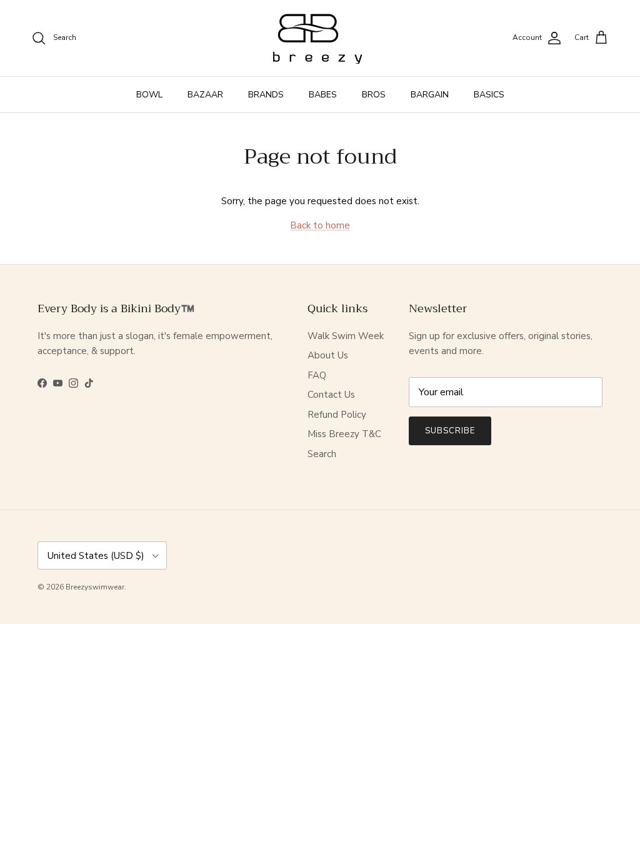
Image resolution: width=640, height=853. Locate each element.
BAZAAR (205, 95)
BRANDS (266, 95)
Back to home (320, 225)
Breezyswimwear (95, 587)
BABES (323, 95)
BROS (374, 95)
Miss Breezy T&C (344, 434)
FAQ (317, 375)
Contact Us (331, 394)
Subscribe (450, 430)
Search (322, 454)
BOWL (149, 95)
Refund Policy (337, 414)
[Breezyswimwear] (320, 38)
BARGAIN (430, 95)
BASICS (489, 95)
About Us (328, 355)
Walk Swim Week (346, 336)
